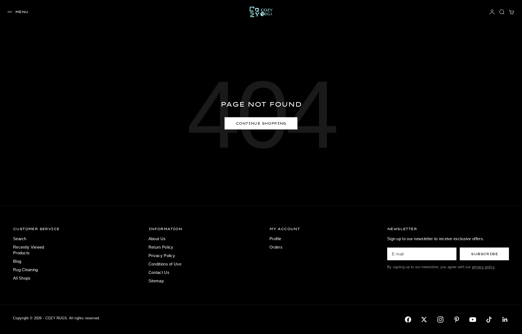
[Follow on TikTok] (489, 319)
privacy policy (483, 267)
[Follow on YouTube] (473, 319)
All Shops (22, 278)
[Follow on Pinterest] (457, 319)
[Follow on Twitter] (424, 319)
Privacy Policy (161, 255)
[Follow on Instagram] (440, 319)
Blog (17, 261)
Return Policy (160, 247)
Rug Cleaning (25, 269)
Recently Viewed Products (28, 250)
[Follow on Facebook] (408, 319)
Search (19, 238)
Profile (275, 238)
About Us (157, 238)
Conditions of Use (164, 264)
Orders (275, 247)
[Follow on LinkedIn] (505, 319)
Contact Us (158, 272)
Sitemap (156, 281)
